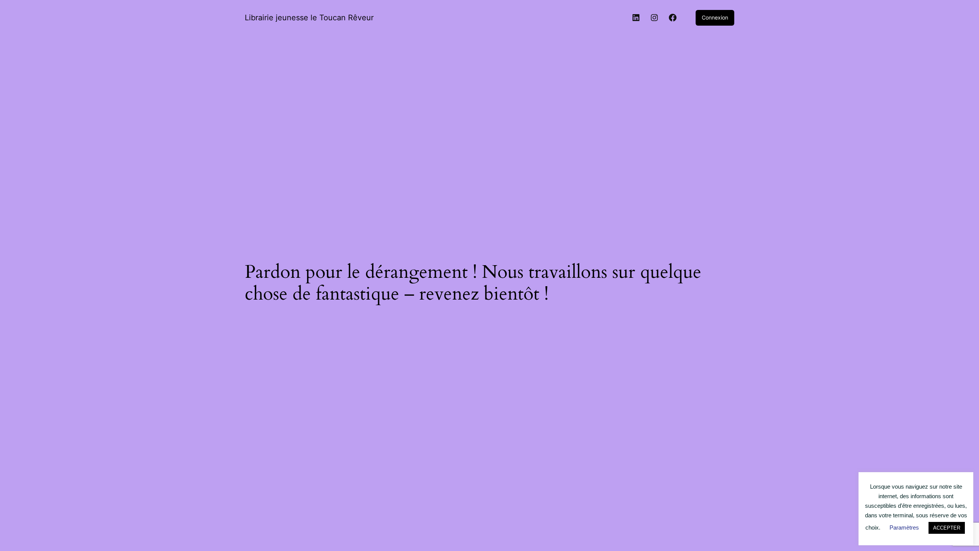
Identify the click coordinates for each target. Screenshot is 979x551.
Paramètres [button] (904, 527)
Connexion (715, 17)
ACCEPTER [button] (946, 528)
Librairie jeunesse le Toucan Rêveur (309, 17)
